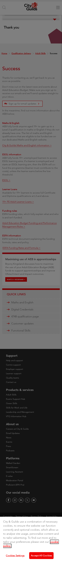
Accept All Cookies (41, 555)
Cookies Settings (15, 555)
